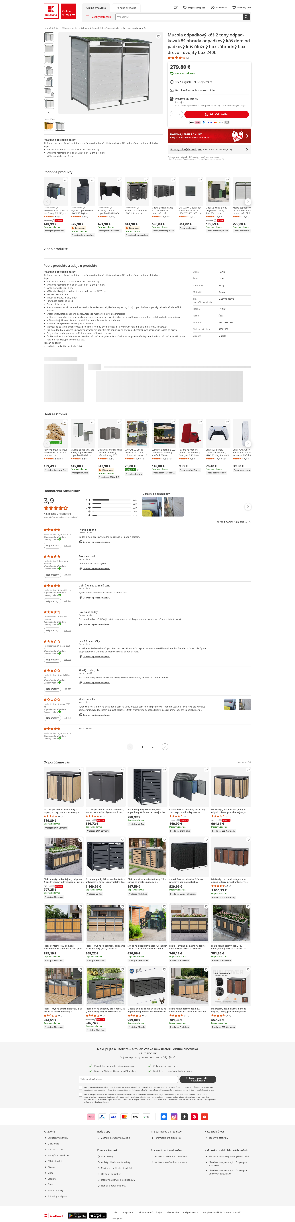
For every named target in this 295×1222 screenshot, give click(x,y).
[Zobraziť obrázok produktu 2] (49, 48)
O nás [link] (114, 1212)
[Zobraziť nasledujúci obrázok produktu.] (49, 112)
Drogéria (52, 1178)
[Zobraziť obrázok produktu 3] (49, 59)
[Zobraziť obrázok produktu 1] (49, 37)
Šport (50, 1184)
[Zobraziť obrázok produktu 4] (49, 71)
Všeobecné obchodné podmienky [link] (182, 1212)
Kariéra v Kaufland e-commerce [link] (171, 1162)
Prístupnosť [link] (117, 1218)
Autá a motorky (55, 1190)
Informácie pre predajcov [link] (168, 1137)
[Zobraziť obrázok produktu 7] (49, 104)
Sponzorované (49, 208)
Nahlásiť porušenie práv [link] (113, 1185)
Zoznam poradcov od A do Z (115, 1137)
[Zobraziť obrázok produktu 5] (49, 82)
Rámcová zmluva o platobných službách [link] (229, 1156)
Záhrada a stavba (56, 1149)
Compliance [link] (127, 1212)
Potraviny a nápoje (57, 1196)
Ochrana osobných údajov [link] (150, 1212)
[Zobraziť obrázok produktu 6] (49, 93)
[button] (112, 500)
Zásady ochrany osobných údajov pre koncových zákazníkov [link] (227, 1172)
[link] (126, 7)
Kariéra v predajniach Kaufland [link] (171, 1156)
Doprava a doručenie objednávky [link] (118, 1179)
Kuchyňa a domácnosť (59, 1155)
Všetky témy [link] (107, 1156)
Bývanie (52, 1167)
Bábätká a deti (55, 1161)
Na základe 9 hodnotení (57, 514)
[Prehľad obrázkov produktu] (49, 73)
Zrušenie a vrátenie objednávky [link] (117, 1168)
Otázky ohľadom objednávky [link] (115, 1162)
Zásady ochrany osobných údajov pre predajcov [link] (227, 1164)
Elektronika (53, 1143)
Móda (50, 1172)
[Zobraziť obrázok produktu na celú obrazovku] (110, 73)
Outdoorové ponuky (58, 1137)
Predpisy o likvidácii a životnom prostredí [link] (221, 1212)
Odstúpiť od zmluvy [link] (111, 1173)
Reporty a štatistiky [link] (218, 1137)
